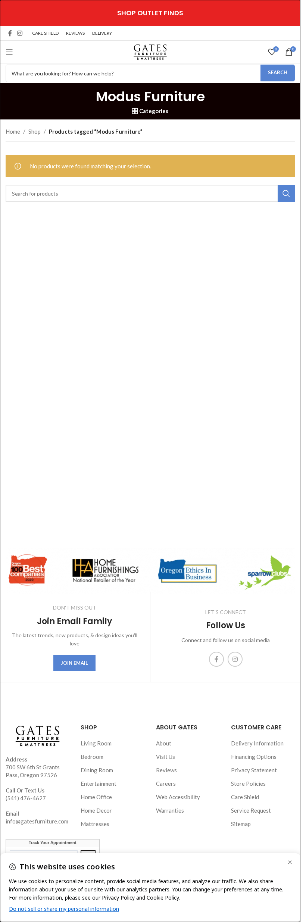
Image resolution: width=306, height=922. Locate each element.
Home (13, 131)
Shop (34, 131)
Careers (166, 783)
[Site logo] (150, 51)
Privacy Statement (254, 770)
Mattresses (95, 823)
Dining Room (97, 770)
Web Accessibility (178, 797)
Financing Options (254, 756)
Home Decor (96, 810)
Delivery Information (257, 743)
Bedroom (92, 756)
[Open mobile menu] (9, 51)
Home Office (96, 797)
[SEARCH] (286, 193)
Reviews (166, 770)
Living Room (96, 743)
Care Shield (245, 797)
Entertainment (98, 783)
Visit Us (165, 756)
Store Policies (248, 783)
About (163, 743)
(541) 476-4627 (26, 798)
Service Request (251, 810)
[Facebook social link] (10, 33)
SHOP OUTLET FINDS (150, 13)
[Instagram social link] (20, 33)
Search (277, 72)
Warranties (170, 810)
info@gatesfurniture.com (37, 821)
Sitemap (241, 823)
